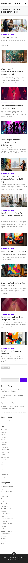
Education (3, 499)
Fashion (3, 501)
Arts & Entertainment (7, 34)
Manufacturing (4, 521)
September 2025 (5, 457)
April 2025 (3, 469)
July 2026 (3, 432)
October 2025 (4, 454)
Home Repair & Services (7, 518)
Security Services (5, 533)
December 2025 (5, 449)
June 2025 (3, 464)
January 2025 (4, 477)
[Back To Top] (14, 554)
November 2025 (5, 452)
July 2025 (3, 462)
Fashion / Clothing (5, 504)
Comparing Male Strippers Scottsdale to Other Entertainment (11, 142)
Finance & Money (5, 506)
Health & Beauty (5, 513)
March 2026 (4, 442)
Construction (4, 496)
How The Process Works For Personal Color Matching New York (12, 215)
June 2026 (3, 434)
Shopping (3, 536)
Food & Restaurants (6, 509)
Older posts (5, 367)
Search (2, 377)
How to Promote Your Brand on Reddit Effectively (13, 412)
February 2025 (4, 474)
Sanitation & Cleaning (6, 531)
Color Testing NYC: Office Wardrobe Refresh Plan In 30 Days (12, 179)
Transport (3, 541)
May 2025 (3, 467)
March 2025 (4, 472)
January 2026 (4, 447)
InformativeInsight (11, 3)
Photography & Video (6, 523)
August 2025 (4, 459)
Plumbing (3, 526)
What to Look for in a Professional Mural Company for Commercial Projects (13, 71)
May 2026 (3, 437)
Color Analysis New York (10, 37)
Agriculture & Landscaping (7, 489)
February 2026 (4, 444)
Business (3, 494)
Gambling (3, 511)
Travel (2, 543)
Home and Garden (5, 516)
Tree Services (4, 546)
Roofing (3, 528)
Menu (25, 3)
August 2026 (4, 430)
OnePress (23, 557)
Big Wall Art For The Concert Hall (13, 251)
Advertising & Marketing (7, 486)
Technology (4, 538)
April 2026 (3, 439)
